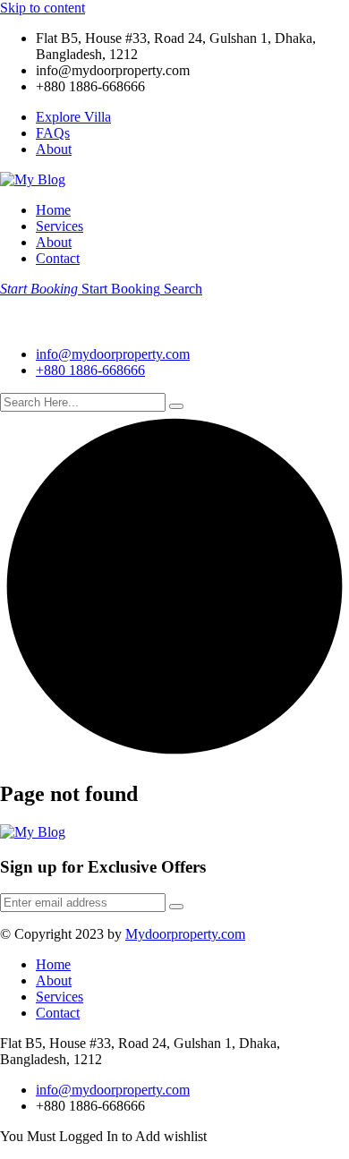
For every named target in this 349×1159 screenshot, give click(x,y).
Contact (58, 258)
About (54, 149)
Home (53, 209)
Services (59, 226)
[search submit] (176, 406)
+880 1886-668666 (90, 370)
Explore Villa (73, 116)
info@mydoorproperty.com (113, 354)
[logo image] (44, 323)
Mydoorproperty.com (185, 934)
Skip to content (42, 7)
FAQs (53, 133)
